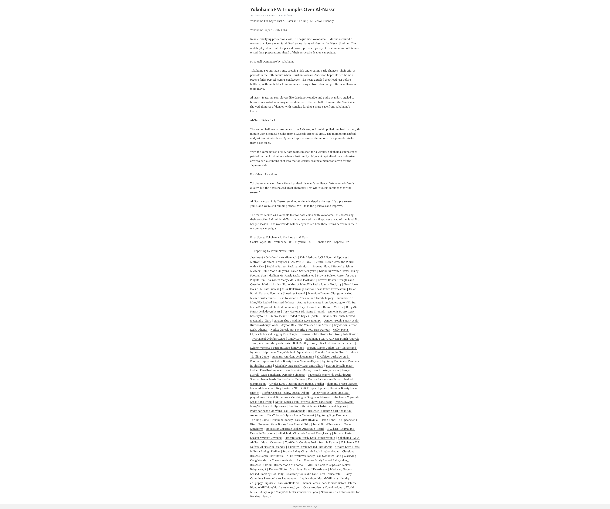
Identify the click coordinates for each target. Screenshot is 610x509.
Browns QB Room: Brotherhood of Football (277, 465)
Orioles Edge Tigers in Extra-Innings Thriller (296, 383)
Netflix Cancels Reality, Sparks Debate (285, 392)
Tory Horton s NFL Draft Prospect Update (301, 388)
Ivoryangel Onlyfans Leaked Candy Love (277, 338)
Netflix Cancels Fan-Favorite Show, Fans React (303, 402)
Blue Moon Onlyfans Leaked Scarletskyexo (289, 271)
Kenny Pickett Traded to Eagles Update (294, 316)
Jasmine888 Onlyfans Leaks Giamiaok (273, 257)
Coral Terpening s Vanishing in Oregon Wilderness (299, 397)
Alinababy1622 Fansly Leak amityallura (299, 365)
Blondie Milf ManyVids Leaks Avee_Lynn (275, 487)
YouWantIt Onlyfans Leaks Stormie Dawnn (311, 442)
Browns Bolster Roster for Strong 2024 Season (329, 334)
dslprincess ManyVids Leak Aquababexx (287, 352)
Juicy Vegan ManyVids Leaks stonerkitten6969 (289, 492)
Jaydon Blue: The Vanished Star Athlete (306, 325)
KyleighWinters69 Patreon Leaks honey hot (277, 347)
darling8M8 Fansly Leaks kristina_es (291, 275)
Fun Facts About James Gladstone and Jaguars (317, 406)
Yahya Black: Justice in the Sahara (333, 343)
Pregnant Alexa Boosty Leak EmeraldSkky (284, 424)
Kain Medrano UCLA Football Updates (323, 257)
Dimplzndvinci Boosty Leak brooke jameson (312, 370)
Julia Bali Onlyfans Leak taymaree (293, 356)
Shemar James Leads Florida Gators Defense (277, 379)
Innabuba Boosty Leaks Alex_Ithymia (295, 420)
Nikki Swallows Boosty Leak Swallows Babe (314, 456)
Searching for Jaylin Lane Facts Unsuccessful (313, 474)
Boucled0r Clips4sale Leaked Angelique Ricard (295, 428)
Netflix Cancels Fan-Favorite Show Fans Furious (300, 329)
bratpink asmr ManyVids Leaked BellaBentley (280, 343)
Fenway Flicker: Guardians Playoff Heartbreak (298, 469)
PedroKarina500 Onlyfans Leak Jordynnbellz (277, 411)
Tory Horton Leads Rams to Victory (321, 307)
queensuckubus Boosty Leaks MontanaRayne (291, 361)
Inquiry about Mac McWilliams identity (324, 478)
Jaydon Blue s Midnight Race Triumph (297, 320)
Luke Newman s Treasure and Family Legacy (305, 298)
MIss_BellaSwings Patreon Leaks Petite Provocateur (314, 289)
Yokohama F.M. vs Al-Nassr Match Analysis (332, 338)
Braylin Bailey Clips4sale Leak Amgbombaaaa (311, 451)
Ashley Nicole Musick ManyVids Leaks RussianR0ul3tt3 (307, 284)
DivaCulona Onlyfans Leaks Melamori (290, 415)
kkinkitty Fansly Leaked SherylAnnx (310, 447)
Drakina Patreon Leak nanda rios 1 (288, 266)
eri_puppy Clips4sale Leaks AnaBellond (274, 483)
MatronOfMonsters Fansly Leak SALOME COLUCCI (281, 262)
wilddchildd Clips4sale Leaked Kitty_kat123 (304, 433)
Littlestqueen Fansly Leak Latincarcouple (310, 438)
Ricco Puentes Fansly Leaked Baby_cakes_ (323, 460)
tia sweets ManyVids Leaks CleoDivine (291, 280)
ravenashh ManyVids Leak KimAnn (329, 374)
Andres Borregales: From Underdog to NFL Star (327, 302)
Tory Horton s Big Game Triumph (304, 311)
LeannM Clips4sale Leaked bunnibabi (273, 307)
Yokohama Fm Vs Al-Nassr (262, 15)
